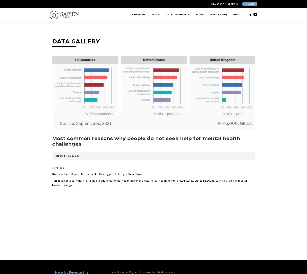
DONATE (250, 4)
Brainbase (217, 4)
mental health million (163, 180)
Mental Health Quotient (97, 180)
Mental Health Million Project (130, 180)
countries (221, 180)
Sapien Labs (67, 180)
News (236, 14)
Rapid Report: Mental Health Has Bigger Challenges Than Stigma (103, 174)
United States (185, 180)
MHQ (79, 180)
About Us (233, 4)
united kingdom (204, 180)
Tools (156, 14)
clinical (232, 180)
